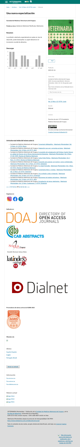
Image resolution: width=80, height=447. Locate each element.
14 (21, 187)
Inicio (7, 7)
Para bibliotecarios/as (12, 384)
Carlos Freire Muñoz (44, 158)
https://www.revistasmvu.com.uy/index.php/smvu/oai (23, 421)
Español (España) (11, 352)
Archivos (14, 7)
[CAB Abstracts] (25, 237)
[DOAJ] (36, 222)
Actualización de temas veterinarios (49, 181)
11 (16, 187)
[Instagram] (9, 201)
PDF (52, 61)
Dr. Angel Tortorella (44, 166)
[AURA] (7, 340)
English (8, 355)
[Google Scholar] (20, 201)
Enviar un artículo (13, 367)
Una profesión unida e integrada (48, 173)
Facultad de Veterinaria (14, 413)
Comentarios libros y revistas (47, 170)
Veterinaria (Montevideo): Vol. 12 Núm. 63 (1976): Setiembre (28, 164)
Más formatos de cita (55, 92)
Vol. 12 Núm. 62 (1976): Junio (27, 7)
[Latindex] (16, 268)
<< (7, 187)
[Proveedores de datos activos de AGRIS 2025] (13, 328)
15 (23, 187)
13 (19, 187)
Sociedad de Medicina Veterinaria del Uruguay (50, 411)
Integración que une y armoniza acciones (50, 148)
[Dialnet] (40, 303)
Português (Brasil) (11, 358)
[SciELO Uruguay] (16, 252)
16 (25, 187)
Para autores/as (10, 381)
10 (14, 187)
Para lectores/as (10, 378)
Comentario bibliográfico (45, 144)
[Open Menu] (6, 2)
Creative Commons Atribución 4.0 (57, 132)
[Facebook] (15, 201)
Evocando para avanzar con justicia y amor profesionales (55, 162)
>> (28, 187)
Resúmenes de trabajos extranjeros (49, 177)
